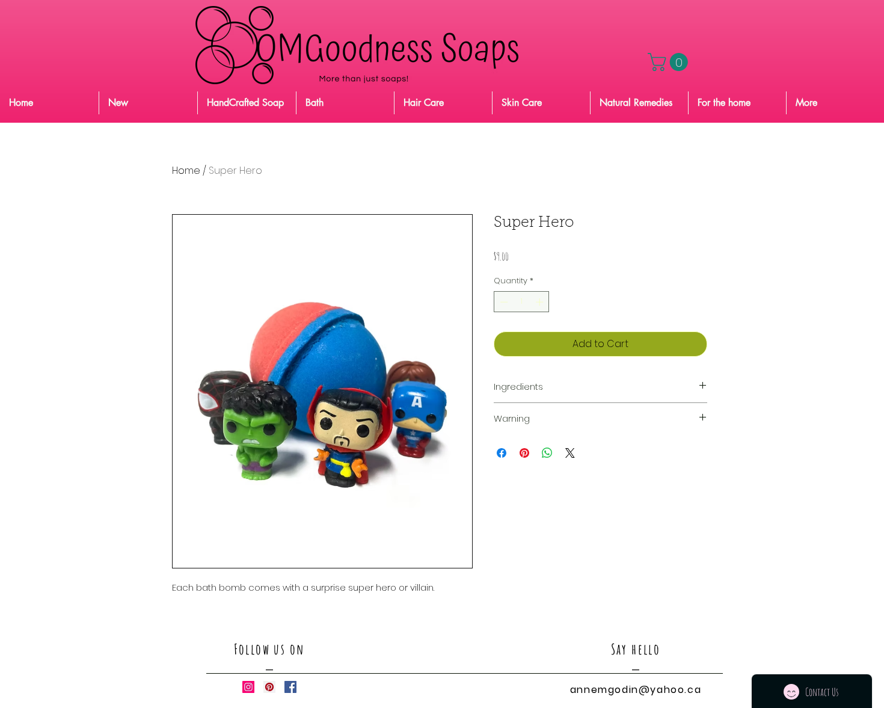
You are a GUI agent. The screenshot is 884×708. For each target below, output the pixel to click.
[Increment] (540, 302)
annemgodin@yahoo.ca (635, 690)
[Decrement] (503, 302)
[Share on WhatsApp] (547, 453)
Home (186, 170)
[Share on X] (570, 453)
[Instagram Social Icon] (248, 687)
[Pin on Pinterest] (524, 453)
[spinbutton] (521, 302)
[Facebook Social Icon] (290, 687)
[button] (670, 62)
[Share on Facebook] (501, 453)
